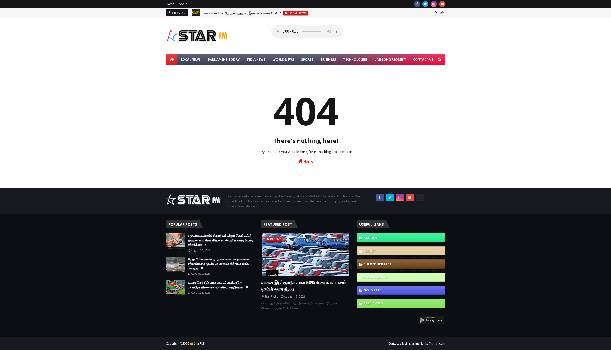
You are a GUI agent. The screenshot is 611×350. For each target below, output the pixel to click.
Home (170, 4)
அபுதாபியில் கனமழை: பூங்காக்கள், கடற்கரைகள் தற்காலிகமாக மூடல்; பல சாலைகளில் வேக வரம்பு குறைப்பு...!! (219, 263)
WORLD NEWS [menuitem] (283, 59)
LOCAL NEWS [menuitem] (191, 59)
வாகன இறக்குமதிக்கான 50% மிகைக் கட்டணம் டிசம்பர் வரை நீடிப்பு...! (303, 285)
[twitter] (425, 4)
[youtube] (442, 4)
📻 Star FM (197, 343)
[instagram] (434, 4)
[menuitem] (171, 59)
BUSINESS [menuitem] (328, 59)
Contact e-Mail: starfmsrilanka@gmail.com (416, 343)
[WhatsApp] (420, 197)
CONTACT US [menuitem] (423, 59)
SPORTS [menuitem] (307, 59)
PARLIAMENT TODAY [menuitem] (224, 59)
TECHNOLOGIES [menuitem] (355, 59)
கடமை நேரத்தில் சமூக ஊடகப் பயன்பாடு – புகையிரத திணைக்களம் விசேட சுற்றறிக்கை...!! (218, 284)
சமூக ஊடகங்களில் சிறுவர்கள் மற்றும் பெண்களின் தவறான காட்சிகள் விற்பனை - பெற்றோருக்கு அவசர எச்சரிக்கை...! (220, 240)
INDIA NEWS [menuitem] (256, 59)
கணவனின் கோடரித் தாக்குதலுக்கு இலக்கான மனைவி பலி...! (242, 13)
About (183, 4)
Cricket (370, 251)
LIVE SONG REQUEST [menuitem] (390, 59)
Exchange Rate (376, 277)
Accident (371, 238)
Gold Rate (372, 290)
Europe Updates (377, 264)
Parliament (374, 303)
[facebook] (417, 4)
